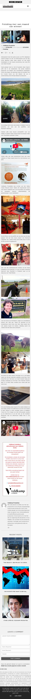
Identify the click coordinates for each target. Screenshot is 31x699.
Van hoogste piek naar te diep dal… (15, 591)
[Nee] (29, 692)
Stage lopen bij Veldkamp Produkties (16, 620)
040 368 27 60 (15, 2)
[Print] (13, 53)
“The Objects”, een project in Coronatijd (16, 562)
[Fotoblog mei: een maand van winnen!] (15, 36)
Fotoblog (5, 49)
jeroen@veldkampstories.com (15, 483)
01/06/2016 (9, 47)
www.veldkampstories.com (12, 476)
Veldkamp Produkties (9, 45)
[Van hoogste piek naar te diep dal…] (15, 578)
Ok (10, 695)
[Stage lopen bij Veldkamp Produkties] (15, 607)
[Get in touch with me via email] (8, 527)
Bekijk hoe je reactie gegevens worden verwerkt (13, 665)
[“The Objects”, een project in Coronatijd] (15, 549)
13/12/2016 (25, 47)
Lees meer (18, 695)
